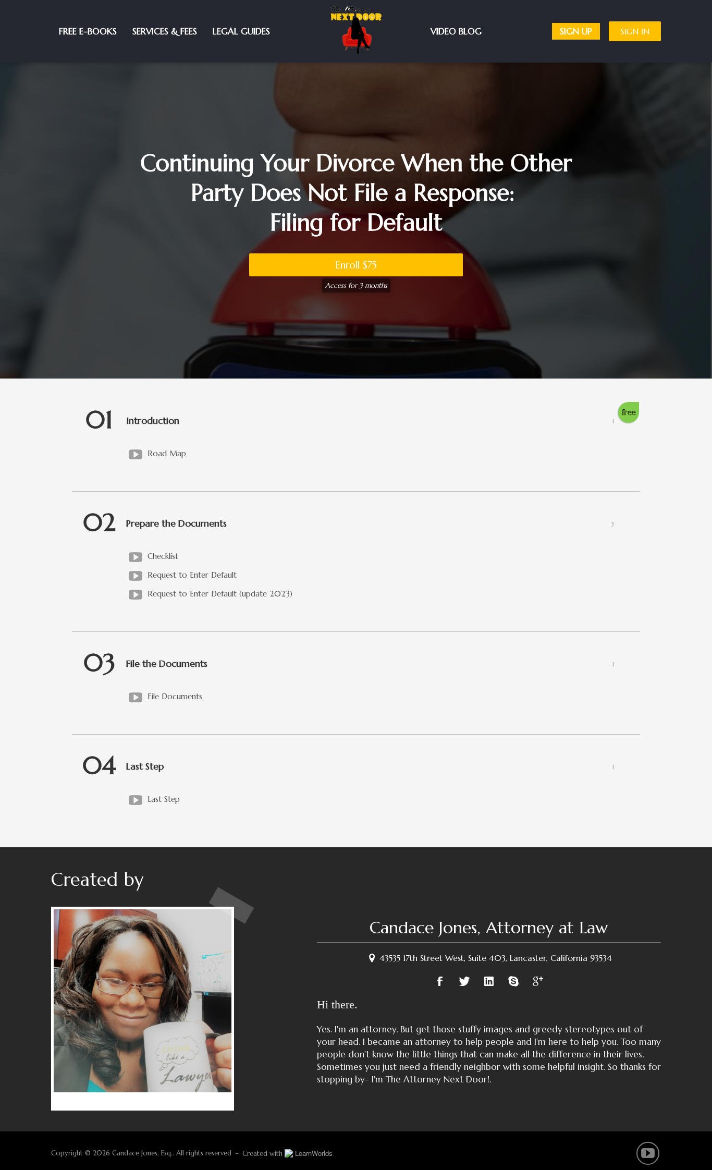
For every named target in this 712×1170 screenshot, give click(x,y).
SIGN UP (576, 31)
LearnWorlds (314, 1153)
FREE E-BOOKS (88, 31)
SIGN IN (635, 31)
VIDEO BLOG (487, 31)
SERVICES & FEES (164, 31)
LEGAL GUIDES (241, 31)
